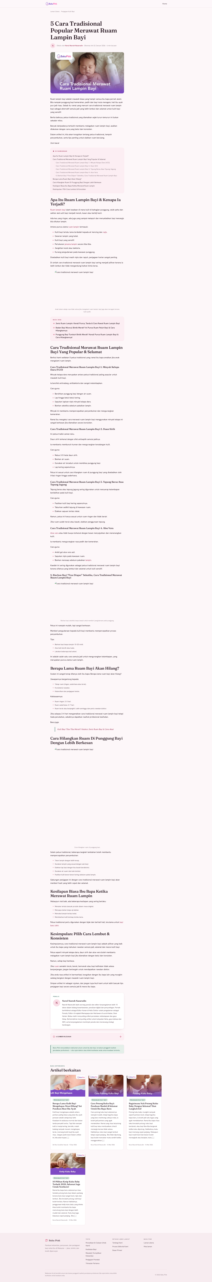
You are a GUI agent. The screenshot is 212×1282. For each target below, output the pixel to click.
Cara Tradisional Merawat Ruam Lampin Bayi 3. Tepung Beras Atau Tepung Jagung (86, 169)
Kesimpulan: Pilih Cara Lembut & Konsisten (69, 189)
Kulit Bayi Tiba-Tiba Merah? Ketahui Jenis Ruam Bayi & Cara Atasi (85, 729)
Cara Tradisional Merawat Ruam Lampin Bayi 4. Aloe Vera (77, 172)
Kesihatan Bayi (91, 1249)
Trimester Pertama (92, 1263)
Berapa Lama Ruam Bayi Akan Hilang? (67, 179)
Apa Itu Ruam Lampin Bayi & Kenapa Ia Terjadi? (71, 156)
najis (105, 232)
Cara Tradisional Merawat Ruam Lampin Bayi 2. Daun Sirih (77, 166)
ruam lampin (73, 227)
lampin (88, 560)
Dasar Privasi (117, 1250)
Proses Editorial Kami (120, 1246)
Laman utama (149, 1243)
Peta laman (148, 1246)
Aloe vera (54, 533)
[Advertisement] (145, 46)
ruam (56, 966)
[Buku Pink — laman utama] (51, 3)
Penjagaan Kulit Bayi (68, 11)
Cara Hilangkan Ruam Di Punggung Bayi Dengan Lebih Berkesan (77, 182)
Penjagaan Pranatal (93, 1260)
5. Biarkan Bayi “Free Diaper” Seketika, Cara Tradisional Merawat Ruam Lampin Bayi (86, 176)
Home (164, 4)
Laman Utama (54, 11)
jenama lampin (71, 244)
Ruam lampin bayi (57, 210)
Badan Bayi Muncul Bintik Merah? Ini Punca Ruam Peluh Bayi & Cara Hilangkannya (85, 329)
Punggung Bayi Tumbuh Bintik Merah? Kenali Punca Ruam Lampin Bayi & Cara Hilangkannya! (87, 336)
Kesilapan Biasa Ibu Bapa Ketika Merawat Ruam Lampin (74, 186)
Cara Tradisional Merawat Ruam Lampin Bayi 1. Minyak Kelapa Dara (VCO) (83, 163)
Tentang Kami (117, 1243)
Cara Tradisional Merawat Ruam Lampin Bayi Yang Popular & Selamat (79, 159)
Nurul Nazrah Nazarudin (74, 45)
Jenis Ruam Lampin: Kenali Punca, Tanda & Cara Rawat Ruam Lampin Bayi (88, 323)
